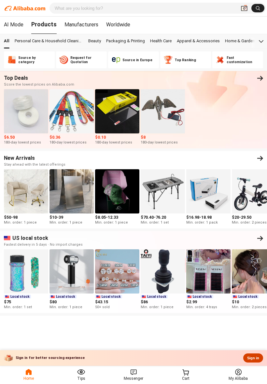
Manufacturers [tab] (81, 24)
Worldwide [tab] (118, 24)
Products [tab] (44, 24)
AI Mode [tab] (13, 24)
